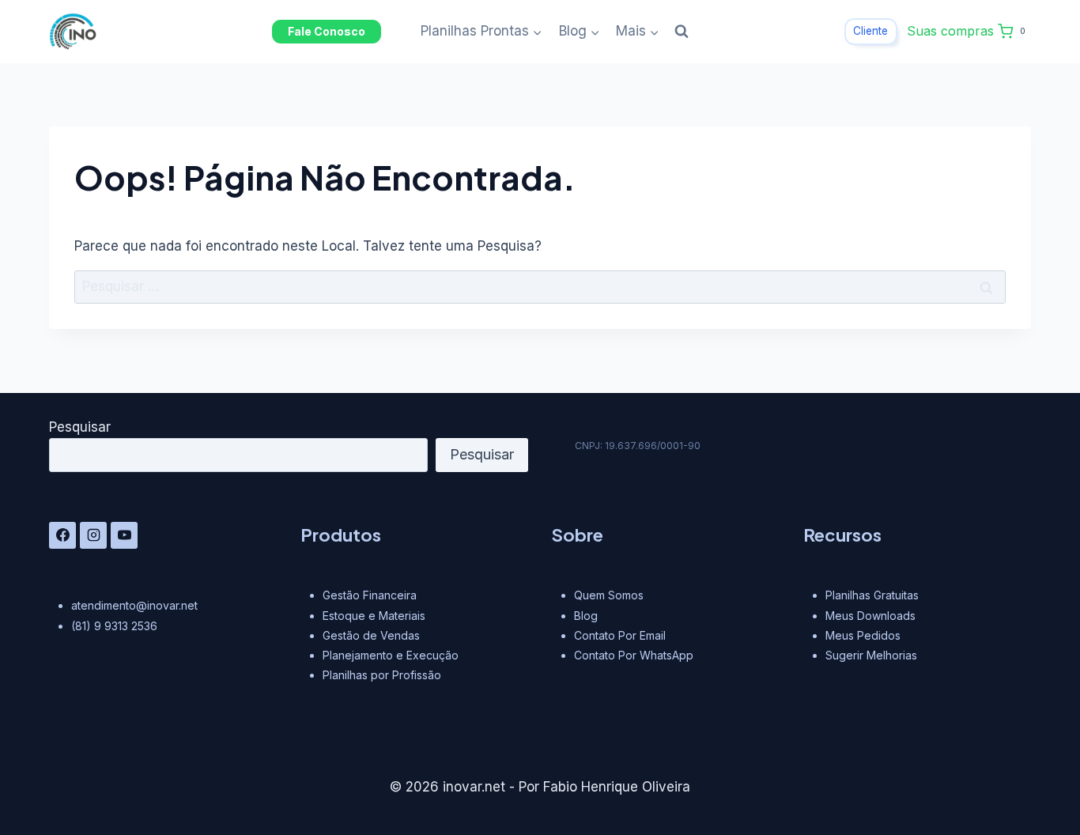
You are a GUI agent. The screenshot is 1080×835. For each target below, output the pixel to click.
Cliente (870, 31)
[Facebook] (62, 535)
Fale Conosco (326, 31)
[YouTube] (124, 535)
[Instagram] (93, 535)
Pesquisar (80, 427)
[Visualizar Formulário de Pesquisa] (681, 31)
